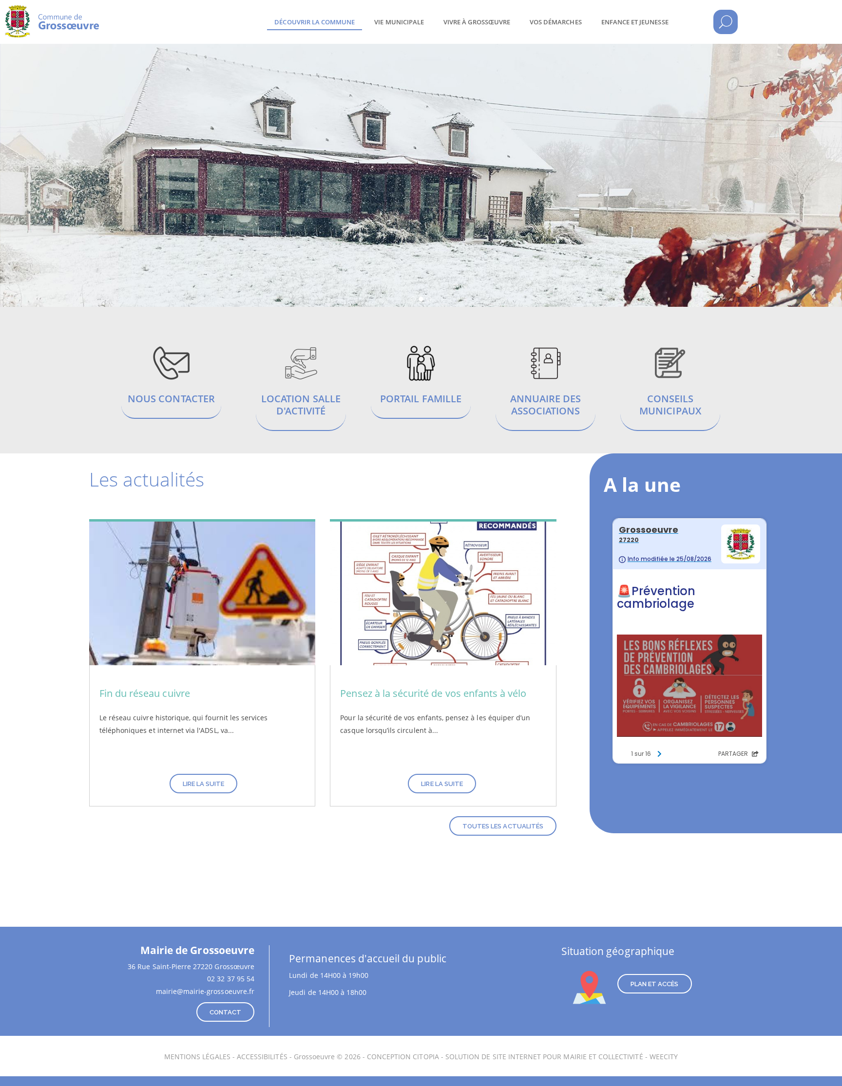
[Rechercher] (725, 22)
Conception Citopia (403, 1056)
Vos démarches (556, 22)
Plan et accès (655, 984)
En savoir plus (171, 381)
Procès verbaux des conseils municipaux (670, 387)
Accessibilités (262, 1056)
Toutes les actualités (502, 826)
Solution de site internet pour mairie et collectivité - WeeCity (561, 1056)
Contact (225, 1012)
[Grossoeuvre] (82, 14)
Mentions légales (197, 1056)
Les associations (545, 387)
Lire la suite (204, 783)
